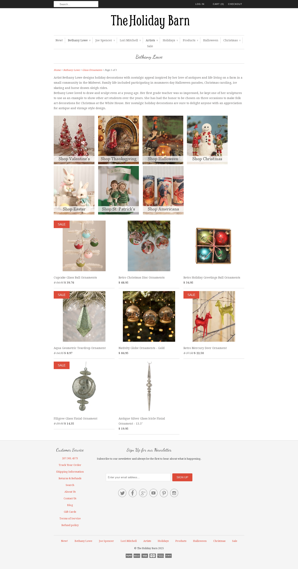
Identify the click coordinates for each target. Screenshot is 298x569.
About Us (70, 491)
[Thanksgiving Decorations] (120, 163)
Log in (199, 4)
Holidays (170, 40)
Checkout (235, 4)
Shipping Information (70, 471)
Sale (150, 46)
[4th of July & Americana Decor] (163, 213)
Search (70, 485)
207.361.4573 (70, 458)
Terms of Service (70, 518)
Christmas (231, 40)
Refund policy (70, 525)
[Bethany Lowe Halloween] (165, 163)
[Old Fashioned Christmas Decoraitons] (209, 163)
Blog (70, 505)
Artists (152, 40)
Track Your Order (70, 465)
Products (190, 40)
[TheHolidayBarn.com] (149, 22)
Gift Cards (70, 511)
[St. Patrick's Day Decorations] (118, 213)
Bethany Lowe (79, 40)
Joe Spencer (105, 40)
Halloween (210, 40)
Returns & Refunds (70, 478)
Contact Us (70, 498)
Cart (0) (218, 4)
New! (59, 40)
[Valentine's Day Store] (76, 163)
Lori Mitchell (130, 40)
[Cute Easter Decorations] (76, 213)
